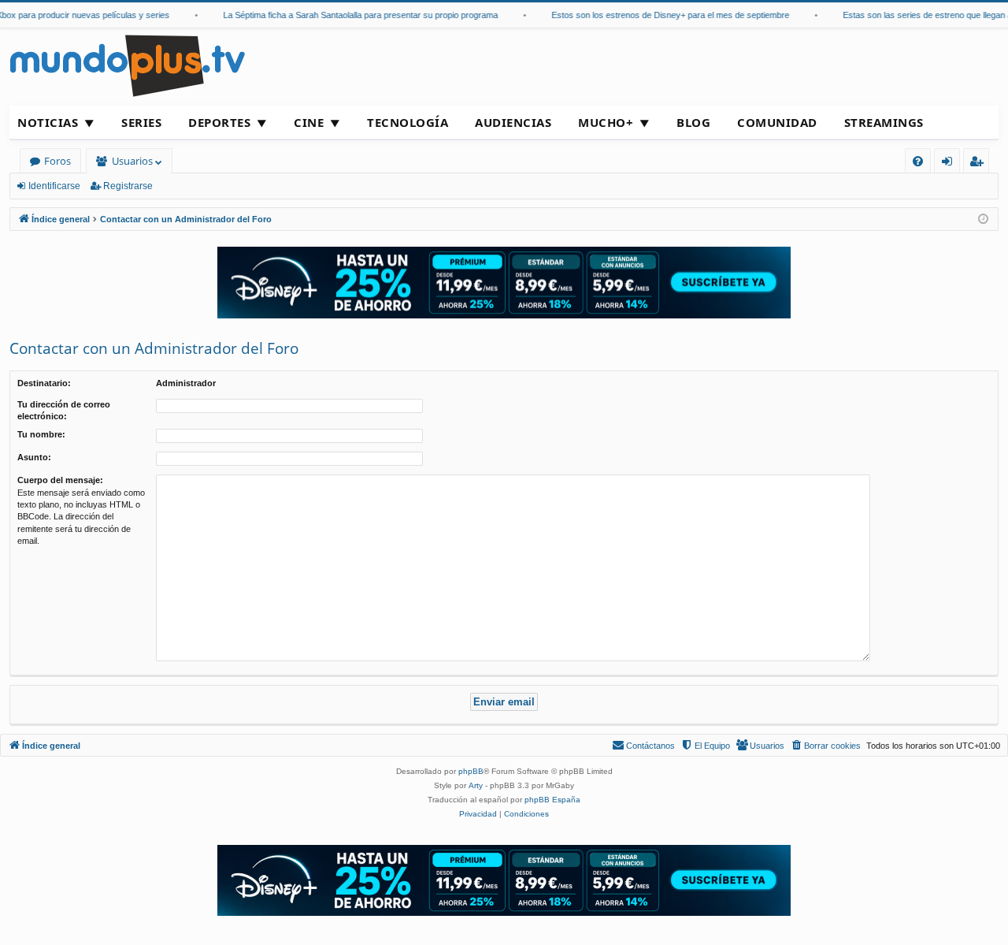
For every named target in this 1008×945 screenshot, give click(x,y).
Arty (476, 785)
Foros (57, 161)
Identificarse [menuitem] (950, 163)
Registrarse (128, 186)
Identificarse (54, 186)
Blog (693, 122)
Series (141, 122)
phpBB (471, 771)
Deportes (219, 122)
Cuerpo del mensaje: (60, 480)
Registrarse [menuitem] (979, 163)
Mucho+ (605, 122)
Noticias (47, 122)
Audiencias (513, 122)
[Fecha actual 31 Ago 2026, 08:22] (983, 219)
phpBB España (552, 799)
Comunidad (777, 122)
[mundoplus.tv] (127, 65)
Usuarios (132, 161)
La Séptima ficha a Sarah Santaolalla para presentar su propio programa (350, 15)
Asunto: (34, 457)
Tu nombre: (41, 434)
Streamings (884, 122)
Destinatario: (44, 383)
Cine (309, 122)
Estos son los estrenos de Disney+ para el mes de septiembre (661, 15)
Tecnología (407, 122)
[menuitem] (918, 161)
